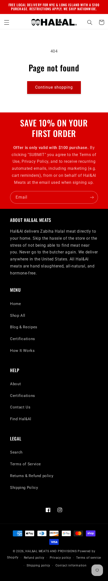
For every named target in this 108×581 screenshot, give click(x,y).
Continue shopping (54, 87)
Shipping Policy (24, 487)
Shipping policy (38, 565)
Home (15, 304)
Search (16, 452)
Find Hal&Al (20, 419)
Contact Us (20, 407)
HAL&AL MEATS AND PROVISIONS (51, 551)
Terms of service (88, 557)
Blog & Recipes (23, 327)
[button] (6, 22)
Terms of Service (25, 464)
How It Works (22, 350)
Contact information (71, 565)
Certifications (22, 339)
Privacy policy (60, 557)
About (15, 384)
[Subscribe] (92, 197)
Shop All (17, 315)
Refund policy (34, 557)
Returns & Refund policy (31, 476)
